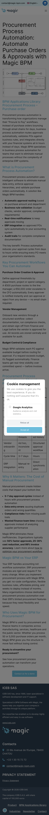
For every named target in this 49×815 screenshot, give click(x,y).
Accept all (24, 430)
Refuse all (24, 423)
